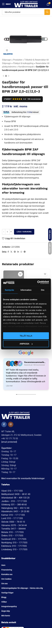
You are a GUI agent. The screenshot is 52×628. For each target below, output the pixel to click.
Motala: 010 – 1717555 (12, 532)
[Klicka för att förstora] (7, 50)
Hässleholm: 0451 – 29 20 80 (15, 511)
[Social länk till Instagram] (10, 424)
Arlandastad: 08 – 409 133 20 (15, 497)
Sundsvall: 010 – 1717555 (13, 539)
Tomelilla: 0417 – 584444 (13, 528)
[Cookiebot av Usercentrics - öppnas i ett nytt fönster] (37, 282)
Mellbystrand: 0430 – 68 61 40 (15, 494)
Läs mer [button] (9, 386)
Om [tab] (42, 290)
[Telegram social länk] (24, 252)
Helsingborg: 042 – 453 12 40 (15, 508)
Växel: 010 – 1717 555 (12, 491)
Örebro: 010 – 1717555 (12, 535)
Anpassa (24, 344)
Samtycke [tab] (9, 290)
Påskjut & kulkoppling (23, 63)
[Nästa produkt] (8, 76)
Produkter (17, 60)
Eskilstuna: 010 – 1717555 (14, 546)
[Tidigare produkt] (3, 76)
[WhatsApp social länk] (21, 252)
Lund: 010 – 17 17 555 (12, 518)
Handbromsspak (26, 66)
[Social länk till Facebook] (8, 252)
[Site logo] (26, 4)
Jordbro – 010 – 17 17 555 (14, 501)
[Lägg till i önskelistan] (20, 274)
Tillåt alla (26, 335)
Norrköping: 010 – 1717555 (14, 542)
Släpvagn (6, 60)
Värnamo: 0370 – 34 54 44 (14, 525)
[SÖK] (47, 12)
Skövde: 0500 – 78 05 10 (13, 522)
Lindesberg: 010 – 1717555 (14, 549)
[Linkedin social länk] (18, 252)
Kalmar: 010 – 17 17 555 (13, 515)
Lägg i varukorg (24, 232)
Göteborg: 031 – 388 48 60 (14, 504)
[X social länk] (11, 252)
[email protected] (9, 442)
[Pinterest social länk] (15, 252)
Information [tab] (26, 290)
